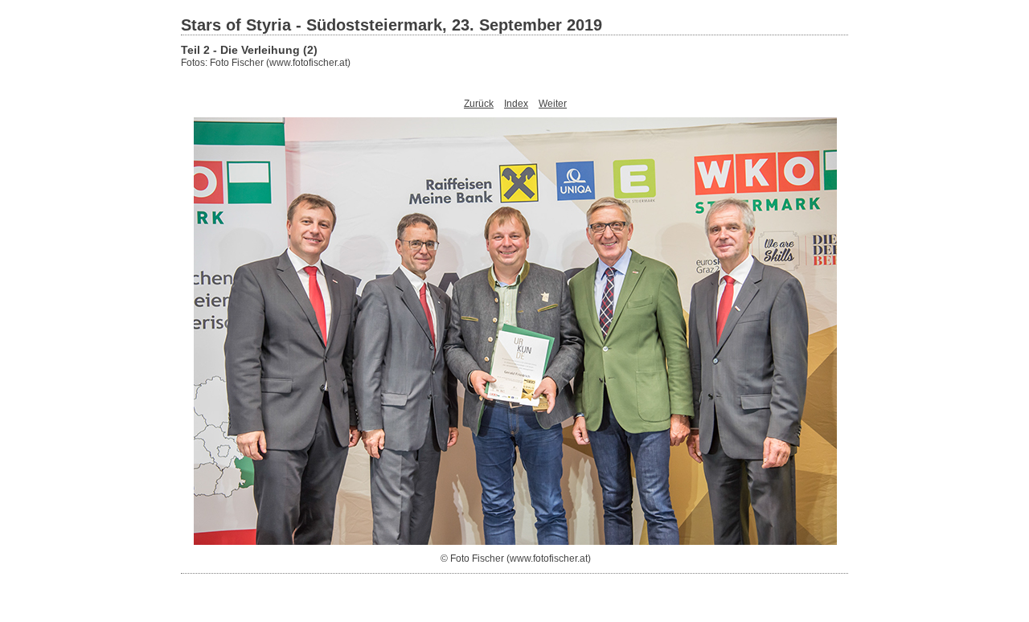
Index (516, 103)
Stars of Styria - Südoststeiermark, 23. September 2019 (391, 25)
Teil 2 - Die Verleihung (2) (249, 49)
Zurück (479, 103)
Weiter (553, 103)
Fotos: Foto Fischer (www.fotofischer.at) (266, 62)
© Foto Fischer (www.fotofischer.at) (516, 558)
